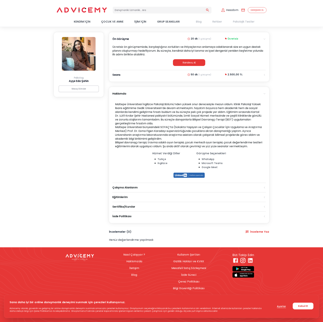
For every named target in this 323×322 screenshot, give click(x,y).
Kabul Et (303, 306)
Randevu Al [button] (189, 62)
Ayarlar (281, 306)
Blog (199, 22)
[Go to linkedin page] (250, 260)
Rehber (217, 22)
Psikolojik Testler (244, 22)
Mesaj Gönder (79, 88)
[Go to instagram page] (243, 260)
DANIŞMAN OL (257, 10)
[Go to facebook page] (235, 260)
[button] (189, 175)
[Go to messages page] (243, 10)
